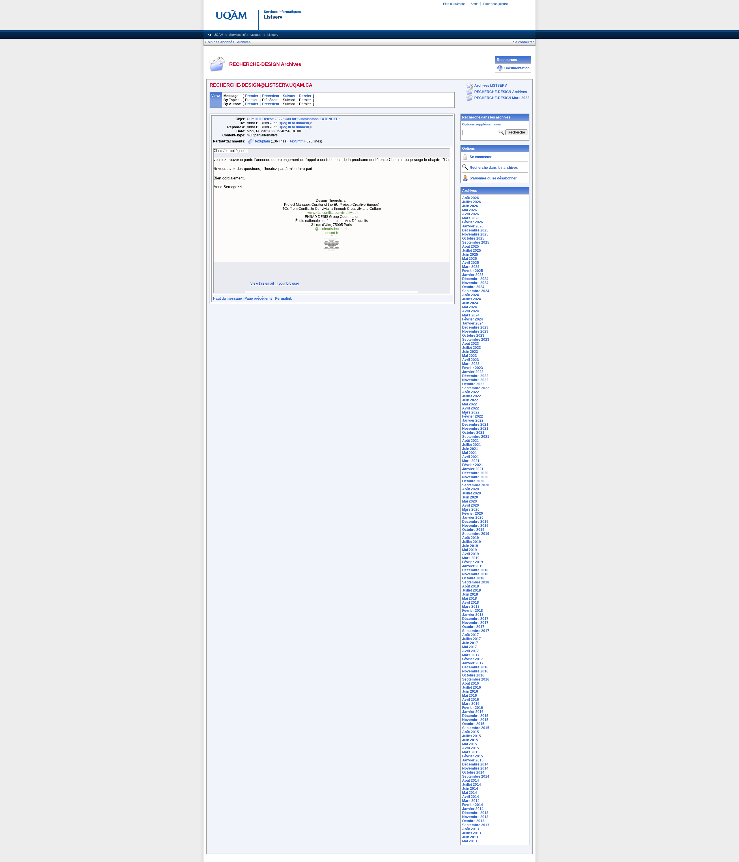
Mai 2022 (469, 404)
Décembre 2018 (475, 570)
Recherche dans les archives (486, 117)
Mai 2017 (469, 647)
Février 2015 (472, 756)
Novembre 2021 (475, 429)
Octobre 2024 (473, 287)
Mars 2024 (470, 315)
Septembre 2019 (475, 534)
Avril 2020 (470, 505)
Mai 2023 (469, 356)
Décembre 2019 (475, 522)
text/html (297, 141)
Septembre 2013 (475, 825)
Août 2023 (470, 344)
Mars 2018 (470, 607)
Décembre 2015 (475, 716)
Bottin (474, 3)
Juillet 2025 (471, 251)
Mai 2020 (469, 501)
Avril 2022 (470, 408)
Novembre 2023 (475, 331)
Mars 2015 (470, 752)
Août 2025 (470, 246)
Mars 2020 (470, 509)
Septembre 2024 (475, 291)
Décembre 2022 (475, 376)
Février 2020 (472, 513)
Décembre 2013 (475, 813)
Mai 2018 (469, 598)
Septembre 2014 (475, 776)
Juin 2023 (470, 352)
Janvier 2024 (473, 323)
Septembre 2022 (475, 388)
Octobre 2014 (473, 772)
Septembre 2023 (475, 340)
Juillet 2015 (471, 736)
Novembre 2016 (475, 671)
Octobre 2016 (473, 675)
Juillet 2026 (471, 202)
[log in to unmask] (295, 123)
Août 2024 (470, 295)
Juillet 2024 (471, 299)
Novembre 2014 (475, 768)
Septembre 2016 (475, 679)
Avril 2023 (470, 360)
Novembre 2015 (475, 720)
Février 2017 (472, 659)
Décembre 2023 (475, 327)
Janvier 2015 (473, 760)
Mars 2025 (470, 267)
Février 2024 (472, 319)
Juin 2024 (470, 303)
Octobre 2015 (473, 724)
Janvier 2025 (473, 275)
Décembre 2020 (475, 473)
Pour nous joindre (495, 3)
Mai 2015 (469, 744)
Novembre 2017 (475, 623)
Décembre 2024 (475, 279)
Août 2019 (470, 538)
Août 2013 (470, 829)
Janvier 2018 (473, 615)
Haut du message (227, 298)
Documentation (516, 68)
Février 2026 (472, 222)
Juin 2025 (470, 255)
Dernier (305, 96)
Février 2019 (472, 562)
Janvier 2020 (473, 518)
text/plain (262, 141)
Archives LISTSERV (490, 86)
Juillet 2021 (471, 445)
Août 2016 (470, 683)
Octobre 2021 (473, 433)
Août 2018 (470, 586)
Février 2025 (472, 271)
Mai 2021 (469, 453)
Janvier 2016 (473, 712)
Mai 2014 (469, 793)
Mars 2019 (470, 558)
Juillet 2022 (471, 396)
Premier (251, 96)
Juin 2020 (470, 497)
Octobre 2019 (473, 530)
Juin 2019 (470, 546)
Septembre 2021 (475, 437)
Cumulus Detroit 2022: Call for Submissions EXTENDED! (293, 119)
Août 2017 (470, 635)
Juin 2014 (470, 789)
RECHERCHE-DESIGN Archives (500, 92)
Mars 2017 (470, 655)
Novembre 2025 (475, 234)
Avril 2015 (470, 748)
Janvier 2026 (473, 226)
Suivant (289, 96)
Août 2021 (470, 441)
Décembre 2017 (475, 619)
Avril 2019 (470, 554)
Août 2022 (470, 392)
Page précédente (259, 298)
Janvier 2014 (473, 809)
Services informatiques (245, 34)
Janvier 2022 (473, 420)
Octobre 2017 (473, 627)
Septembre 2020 (475, 485)
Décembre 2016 (475, 667)
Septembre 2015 (475, 728)
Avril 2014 (470, 797)
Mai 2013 (469, 841)
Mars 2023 (470, 364)
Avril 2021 (470, 457)
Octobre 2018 (473, 578)
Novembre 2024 (475, 283)
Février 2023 (472, 368)
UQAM (218, 34)
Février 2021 (472, 465)
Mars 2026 (470, 218)
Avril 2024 (470, 311)
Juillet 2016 (471, 687)
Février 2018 (472, 611)
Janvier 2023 (473, 372)
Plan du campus (454, 3)
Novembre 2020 (475, 477)
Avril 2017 (470, 651)
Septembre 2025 (475, 242)
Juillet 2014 (471, 785)
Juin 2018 (470, 594)
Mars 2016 (470, 704)
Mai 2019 (469, 550)
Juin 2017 (470, 643)
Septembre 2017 (475, 631)
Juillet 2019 (471, 542)
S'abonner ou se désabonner (493, 178)
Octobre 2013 (473, 821)
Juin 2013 (470, 837)
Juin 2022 (470, 400)
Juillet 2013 (471, 833)
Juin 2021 (470, 449)
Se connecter (481, 157)
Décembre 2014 (475, 764)
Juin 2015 (470, 740)
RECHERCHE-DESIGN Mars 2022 (501, 98)
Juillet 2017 (471, 639)
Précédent (270, 96)
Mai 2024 (469, 307)
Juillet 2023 (471, 348)
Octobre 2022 (473, 384)
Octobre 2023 (473, 335)
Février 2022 (472, 416)
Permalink (283, 298)
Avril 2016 (470, 700)
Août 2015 (470, 732)
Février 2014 (472, 805)
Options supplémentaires (481, 124)
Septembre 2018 (475, 582)
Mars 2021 (470, 461)
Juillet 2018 (471, 590)
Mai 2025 (469, 259)
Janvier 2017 (473, 663)
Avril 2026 (470, 214)
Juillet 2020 (471, 493)
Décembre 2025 (475, 230)
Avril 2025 (470, 263)
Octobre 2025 (473, 238)
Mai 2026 (469, 210)
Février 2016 (472, 708)
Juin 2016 (470, 691)
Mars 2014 (470, 801)
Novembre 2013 (475, 817)
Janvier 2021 (473, 469)
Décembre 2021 (475, 424)
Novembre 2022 (475, 380)
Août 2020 (470, 489)
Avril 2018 (470, 602)
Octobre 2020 (473, 481)
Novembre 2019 (475, 526)
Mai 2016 (469, 696)
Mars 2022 (470, 412)
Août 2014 (470, 780)
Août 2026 (470, 198)
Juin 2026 (470, 206)
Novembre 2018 (475, 574)
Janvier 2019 (473, 566)
